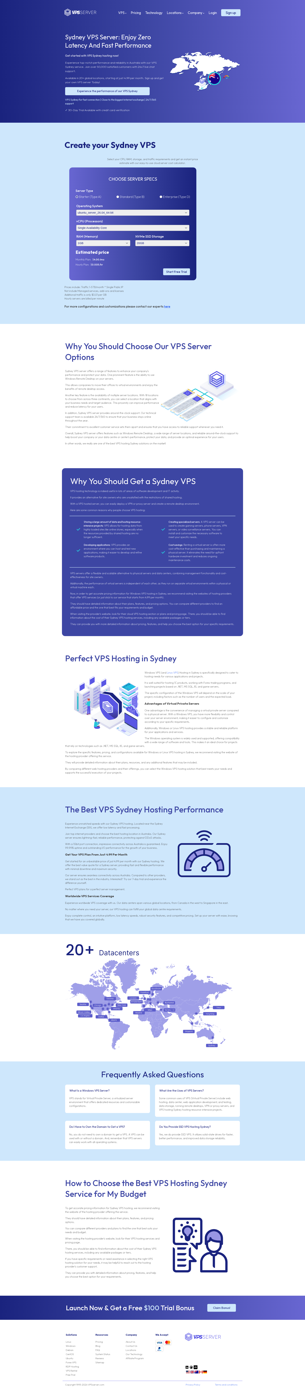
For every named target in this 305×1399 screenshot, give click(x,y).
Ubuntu (69, 1358)
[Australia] (196, 1373)
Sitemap (99, 1362)
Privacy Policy (193, 1384)
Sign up (231, 12)
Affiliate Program (135, 1358)
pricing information (114, 593)
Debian (69, 1350)
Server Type (84, 191)
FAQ (97, 1350)
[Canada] (201, 1373)
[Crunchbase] (195, 1368)
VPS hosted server (88, 503)
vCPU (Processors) (89, 221)
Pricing (136, 12)
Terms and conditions (226, 1384)
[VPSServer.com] (203, 1340)
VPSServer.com (80, 12)
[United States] (188, 1373)
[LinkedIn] (187, 1368)
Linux (68, 1341)
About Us (130, 1341)
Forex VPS (71, 1362)
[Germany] (205, 1373)
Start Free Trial (176, 272)
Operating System (89, 206)
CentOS (70, 1354)
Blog (97, 1346)
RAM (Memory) (87, 236)
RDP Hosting (72, 1366)
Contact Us (131, 1346)
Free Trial (70, 1374)
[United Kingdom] (192, 1373)
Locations (174, 12)
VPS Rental (71, 1370)
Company (195, 12)
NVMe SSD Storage (149, 236)
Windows (70, 1346)
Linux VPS (172, 672)
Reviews (99, 1358)
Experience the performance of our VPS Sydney (107, 91)
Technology (154, 12)
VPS (121, 12)
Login (213, 12)
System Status (102, 1354)
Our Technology (134, 1354)
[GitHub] (191, 1368)
